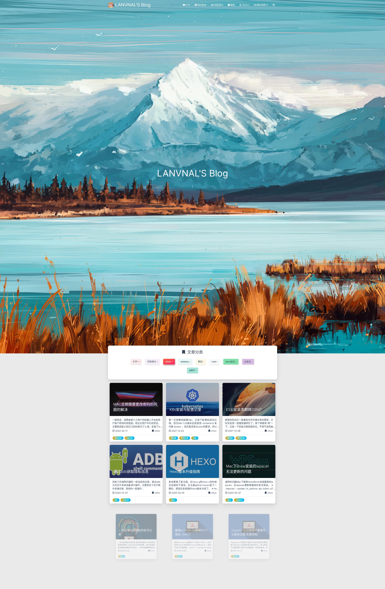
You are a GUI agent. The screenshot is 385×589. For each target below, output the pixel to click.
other (157, 430)
